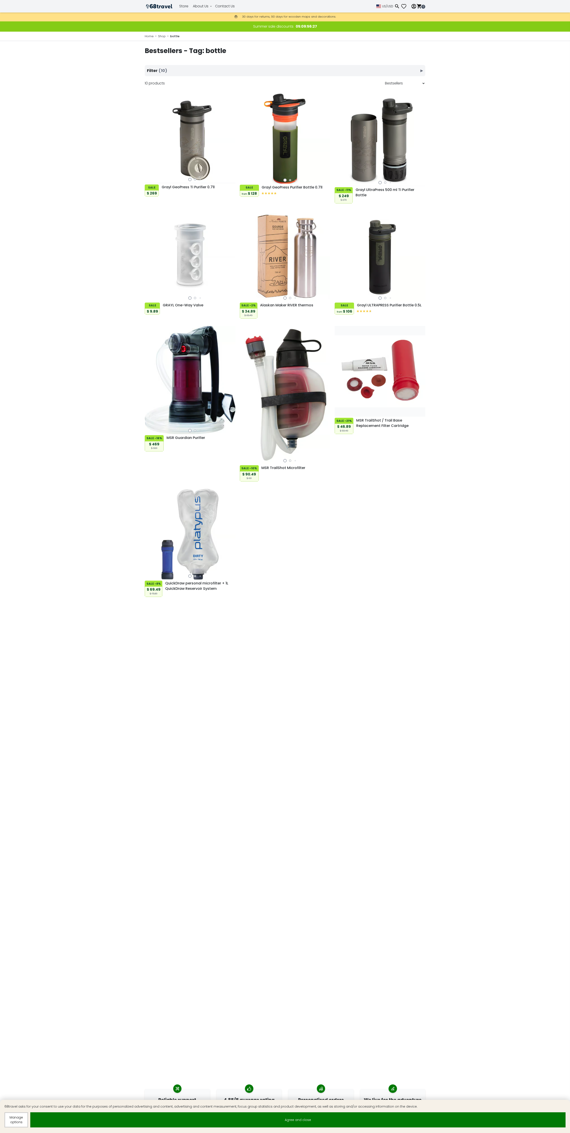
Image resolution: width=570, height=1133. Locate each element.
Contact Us (225, 6)
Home (149, 36)
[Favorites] (405, 6)
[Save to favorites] (149, 179)
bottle (174, 36)
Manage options (16, 1119)
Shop (162, 36)
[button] (190, 179)
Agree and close (298, 1120)
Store (183, 6)
